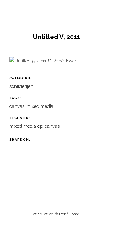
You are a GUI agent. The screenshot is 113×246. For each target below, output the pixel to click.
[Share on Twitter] (46, 139)
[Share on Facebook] (38, 139)
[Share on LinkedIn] (53, 139)
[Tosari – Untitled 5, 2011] (43, 63)
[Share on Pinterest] (61, 139)
